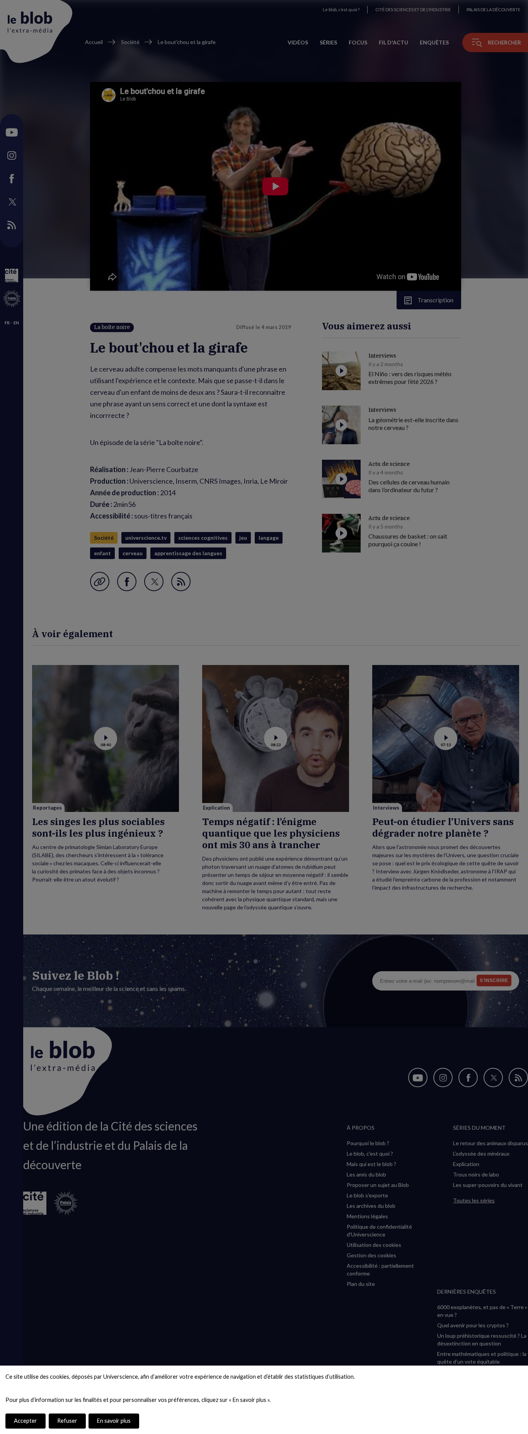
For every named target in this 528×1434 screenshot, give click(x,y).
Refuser (67, 1420)
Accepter (25, 1420)
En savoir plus (114, 1420)
